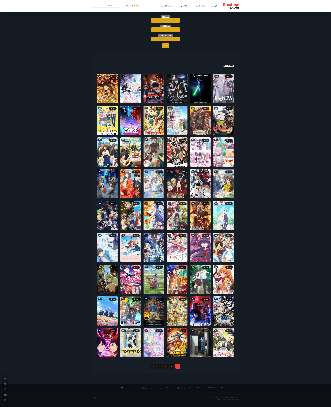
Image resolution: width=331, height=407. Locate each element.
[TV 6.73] (130, 311)
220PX (94, 398)
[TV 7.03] (107, 120)
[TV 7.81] (130, 247)
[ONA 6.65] (130, 120)
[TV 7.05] (223, 215)
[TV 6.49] (154, 183)
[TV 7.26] (223, 279)
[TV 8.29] (154, 279)
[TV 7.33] (107, 152)
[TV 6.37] (177, 183)
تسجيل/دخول (131, 6)
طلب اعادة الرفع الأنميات (146, 388)
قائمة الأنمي (200, 6)
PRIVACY (211, 388)
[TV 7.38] (200, 311)
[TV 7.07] (200, 215)
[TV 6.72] (107, 215)
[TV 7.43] (177, 247)
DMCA (199, 388)
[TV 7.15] (154, 120)
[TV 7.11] (154, 215)
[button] (165, 20)
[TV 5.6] (177, 342)
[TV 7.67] (200, 247)
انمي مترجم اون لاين (183, 388)
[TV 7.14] (200, 279)
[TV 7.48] (130, 279)
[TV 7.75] (177, 311)
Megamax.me (126, 388)
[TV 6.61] (223, 183)
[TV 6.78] (154, 342)
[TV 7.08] (130, 183)
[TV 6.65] (177, 152)
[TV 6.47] (177, 215)
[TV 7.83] (107, 311)
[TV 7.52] (200, 152)
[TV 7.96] (200, 342)
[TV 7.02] (200, 183)
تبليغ (234, 388)
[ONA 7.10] (130, 342)
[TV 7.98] (154, 311)
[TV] (177, 88)
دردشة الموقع (165, 388)
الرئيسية (213, 6)
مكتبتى (184, 6)
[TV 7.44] (223, 152)
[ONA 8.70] (223, 88)
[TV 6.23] (154, 88)
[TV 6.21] (223, 120)
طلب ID (224, 388)
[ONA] (200, 88)
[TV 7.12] (107, 88)
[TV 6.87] (223, 247)
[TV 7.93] (107, 247)
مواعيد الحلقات (167, 6)
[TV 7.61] (130, 215)
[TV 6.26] (107, 342)
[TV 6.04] (107, 183)
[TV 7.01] (107, 279)
